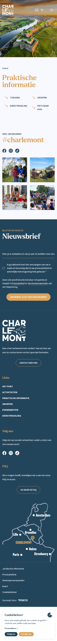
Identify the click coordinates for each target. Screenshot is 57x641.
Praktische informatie (15, 398)
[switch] (3, 268)
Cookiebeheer (9, 592)
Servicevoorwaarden (38, 283)
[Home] (8, 10)
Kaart (5, 586)
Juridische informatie (13, 568)
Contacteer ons (28, 362)
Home (5, 68)
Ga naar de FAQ (28, 489)
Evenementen (10, 410)
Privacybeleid (18, 283)
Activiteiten (9, 392)
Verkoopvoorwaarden (13, 580)
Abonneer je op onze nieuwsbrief (28, 297)
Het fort (7, 386)
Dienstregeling (11, 415)
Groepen (7, 404)
